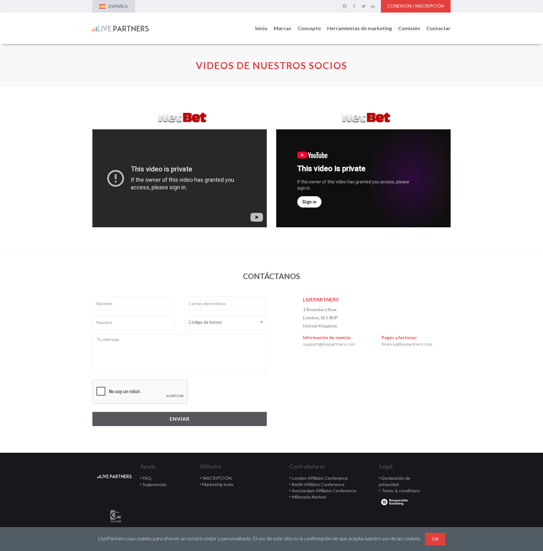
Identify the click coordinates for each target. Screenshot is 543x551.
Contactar (438, 28)
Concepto (309, 28)
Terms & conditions (400, 490)
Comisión (409, 28)
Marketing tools (217, 484)
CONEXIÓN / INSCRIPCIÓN (415, 5)
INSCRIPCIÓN (217, 478)
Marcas (282, 28)
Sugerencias (155, 484)
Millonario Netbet (309, 497)
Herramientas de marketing (359, 28)
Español (119, 6)
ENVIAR (179, 419)
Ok (435, 539)
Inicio (261, 28)
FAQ (147, 478)
